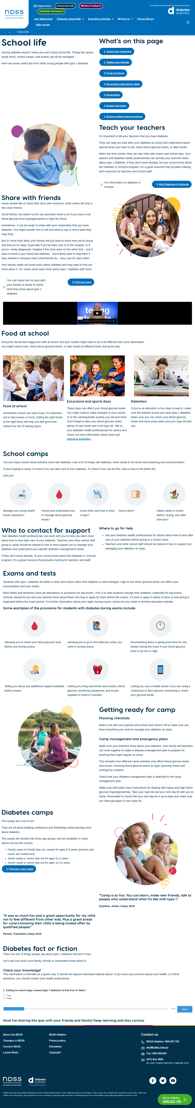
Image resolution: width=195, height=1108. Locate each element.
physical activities (78, 439)
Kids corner (43, 24)
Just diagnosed (43, 18)
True (9, 995)
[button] (188, 22)
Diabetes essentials (69, 18)
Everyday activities (99, 18)
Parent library (145, 18)
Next (185, 1009)
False (9, 998)
